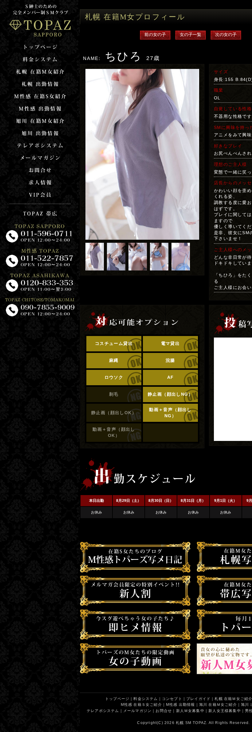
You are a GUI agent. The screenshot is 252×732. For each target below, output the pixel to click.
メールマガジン (137, 711)
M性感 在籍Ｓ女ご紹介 (141, 704)
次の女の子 (226, 34)
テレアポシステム (103, 711)
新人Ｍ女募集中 (190, 711)
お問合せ (164, 711)
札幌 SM (183, 723)
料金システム (145, 699)
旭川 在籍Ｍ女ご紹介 (218, 704)
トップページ (117, 699)
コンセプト (172, 699)
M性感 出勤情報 (180, 704)
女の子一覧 (190, 34)
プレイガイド (198, 699)
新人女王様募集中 (224, 711)
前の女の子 (155, 34)
